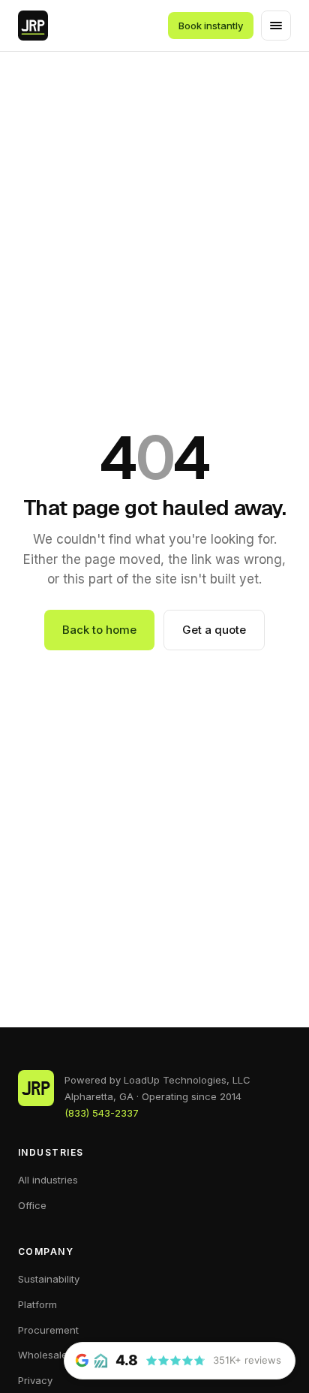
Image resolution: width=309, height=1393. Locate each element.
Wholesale (43, 1355)
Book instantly (210, 26)
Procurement (48, 1330)
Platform (37, 1304)
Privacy (35, 1380)
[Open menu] (276, 26)
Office (32, 1205)
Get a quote (214, 630)
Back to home (99, 630)
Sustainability (49, 1279)
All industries (48, 1180)
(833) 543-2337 (101, 1113)
